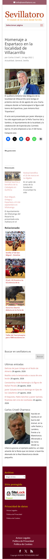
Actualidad (9, 60)
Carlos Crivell (14, 57)
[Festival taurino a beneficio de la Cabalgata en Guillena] (13, 176)
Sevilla (26, 60)
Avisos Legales (12, 510)
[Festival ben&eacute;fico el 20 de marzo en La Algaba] (32, 183)
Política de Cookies (13, 518)
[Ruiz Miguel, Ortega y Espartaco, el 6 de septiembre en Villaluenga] (14, 209)
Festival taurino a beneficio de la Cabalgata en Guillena (12, 186)
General (18, 60)
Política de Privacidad (14, 514)
